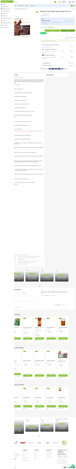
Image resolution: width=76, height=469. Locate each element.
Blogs (35, 456)
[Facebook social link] (69, 37)
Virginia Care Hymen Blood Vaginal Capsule (51, 361)
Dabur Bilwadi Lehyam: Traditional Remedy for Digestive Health (17, 429)
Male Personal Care (26, 328)
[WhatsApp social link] (73, 37)
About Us (35, 458)
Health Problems (38, 361)
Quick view (20, 319)
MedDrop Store (46, 15)
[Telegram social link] (74, 37)
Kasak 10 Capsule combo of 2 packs (50, 398)
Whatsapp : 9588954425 (62, 463)
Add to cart (52, 30)
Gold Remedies (24, 458)
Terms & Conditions (49, 453)
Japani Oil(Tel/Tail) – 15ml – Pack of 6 (51, 328)
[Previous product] (72, 8)
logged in (47, 295)
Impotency (37, 328)
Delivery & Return (49, 456)
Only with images (58, 304)
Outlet (35, 455)
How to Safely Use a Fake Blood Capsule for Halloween (62, 427)
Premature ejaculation (38, 331)
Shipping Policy (48, 451)
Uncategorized (26, 272)
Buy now (67, 30)
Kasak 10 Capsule (61, 397)
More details (70, 63)
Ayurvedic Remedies (25, 460)
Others (63, 362)
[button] (37, 286)
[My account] (68, 6)
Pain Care (60, 362)
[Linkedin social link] (71, 37)
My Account (36, 451)
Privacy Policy (48, 455)
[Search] (55, 2)
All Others (24, 329)
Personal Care (25, 361)
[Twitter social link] (70, 37)
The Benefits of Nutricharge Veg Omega (41, 277)
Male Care (24, 455)
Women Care (49, 361)
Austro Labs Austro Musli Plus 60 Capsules (15, 328)
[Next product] (74, 8)
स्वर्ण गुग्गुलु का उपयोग (32, 428)
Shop (35, 453)
